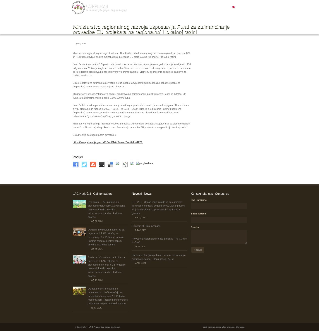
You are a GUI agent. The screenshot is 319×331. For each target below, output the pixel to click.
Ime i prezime (199, 200)
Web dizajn (208, 327)
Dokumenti (193, 7)
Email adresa (198, 213)
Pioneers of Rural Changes (146, 226)
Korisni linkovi (222, 7)
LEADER (152, 7)
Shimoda (240, 327)
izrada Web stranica (224, 327)
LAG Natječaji (166, 7)
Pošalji (198, 249)
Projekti (180, 7)
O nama (139, 7)
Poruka (195, 227)
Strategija (206, 7)
